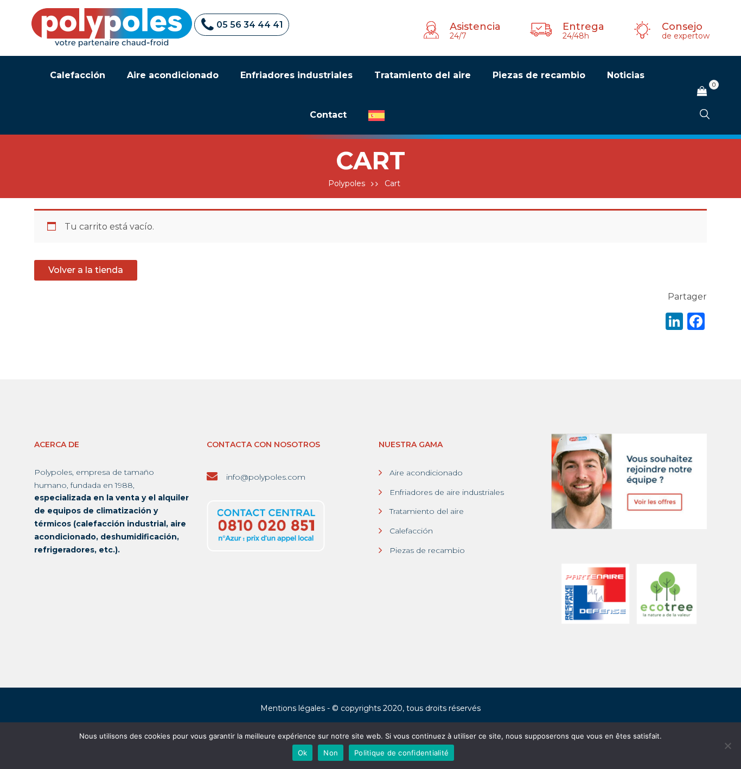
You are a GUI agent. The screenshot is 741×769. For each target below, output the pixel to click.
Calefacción (411, 531)
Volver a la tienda (85, 270)
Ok (303, 752)
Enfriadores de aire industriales (446, 492)
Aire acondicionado (426, 473)
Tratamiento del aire (426, 511)
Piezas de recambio (427, 550)
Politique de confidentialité (401, 752)
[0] (702, 91)
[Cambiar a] (376, 115)
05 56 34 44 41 (249, 25)
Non (330, 752)
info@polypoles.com (264, 477)
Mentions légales (292, 708)
